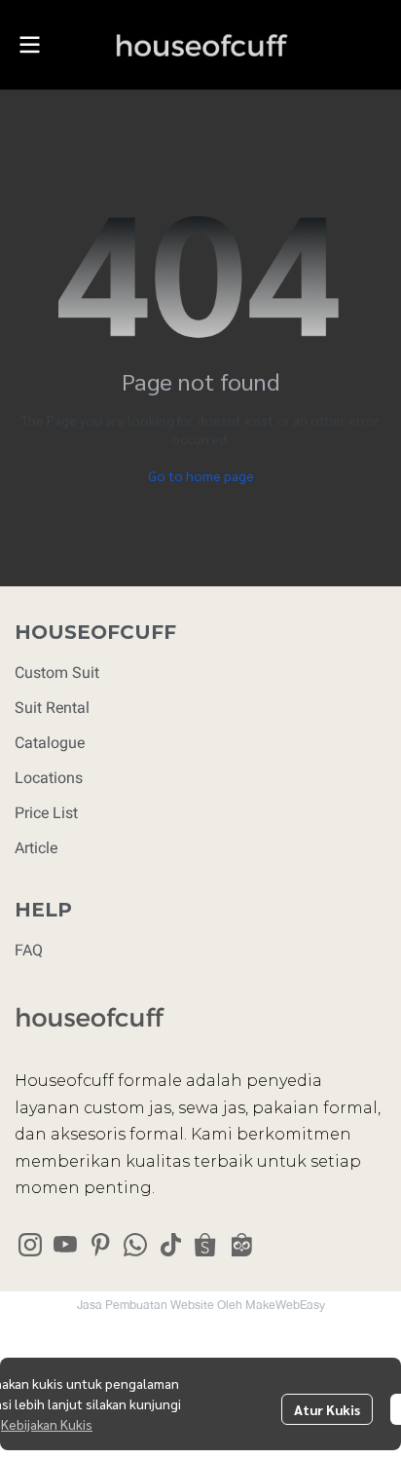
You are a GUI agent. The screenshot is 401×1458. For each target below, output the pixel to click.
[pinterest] (100, 1244)
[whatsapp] (135, 1244)
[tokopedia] (240, 1244)
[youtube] (65, 1244)
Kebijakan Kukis (46, 1424)
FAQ (29, 950)
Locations (49, 777)
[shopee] (205, 1244)
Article (36, 848)
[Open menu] (29, 44)
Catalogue (50, 742)
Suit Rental (52, 707)
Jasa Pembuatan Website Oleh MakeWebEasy (201, 1305)
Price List (46, 813)
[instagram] (30, 1244)
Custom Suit (57, 672)
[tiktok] (170, 1244)
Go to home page (201, 475)
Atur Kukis (327, 1409)
